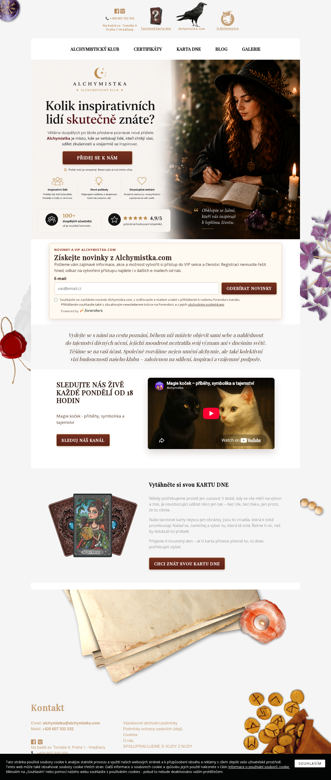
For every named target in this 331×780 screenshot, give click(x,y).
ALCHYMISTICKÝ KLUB (95, 49)
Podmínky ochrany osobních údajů (152, 728)
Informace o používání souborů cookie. (259, 766)
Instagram (122, 11)
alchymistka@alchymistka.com (71, 723)
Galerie (251, 49)
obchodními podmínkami (206, 304)
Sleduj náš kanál (83, 440)
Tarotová (156, 28)
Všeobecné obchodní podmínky (150, 723)
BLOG (221, 49)
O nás (128, 740)
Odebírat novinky (249, 288)
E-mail (60, 278)
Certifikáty (148, 49)
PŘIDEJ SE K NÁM (97, 158)
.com (191, 29)
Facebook (116, 11)
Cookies (130, 734)
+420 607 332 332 (58, 728)
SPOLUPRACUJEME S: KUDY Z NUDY (157, 746)
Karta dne (189, 49)
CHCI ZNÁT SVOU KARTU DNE (187, 563)
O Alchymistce (228, 29)
